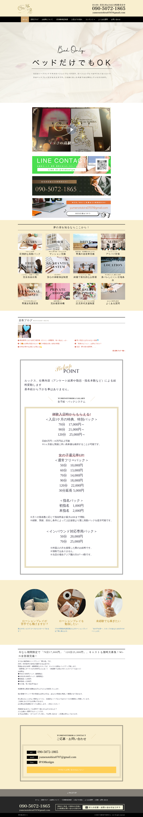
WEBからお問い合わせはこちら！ (71, 770)
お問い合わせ (115, 19)
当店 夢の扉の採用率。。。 (87, 347)
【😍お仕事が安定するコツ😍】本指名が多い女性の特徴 (39, 343)
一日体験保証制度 (66, 800)
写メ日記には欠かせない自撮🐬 (88, 340)
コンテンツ (90, 19)
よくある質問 (103, 19)
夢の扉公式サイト (23, 815)
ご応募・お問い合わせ (101, 800)
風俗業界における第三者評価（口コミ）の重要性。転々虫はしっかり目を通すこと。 (49, 340)
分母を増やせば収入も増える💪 (31, 347)
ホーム (25, 19)
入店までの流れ (76, 19)
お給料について (47, 19)
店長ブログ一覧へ (119, 351)
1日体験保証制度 (62, 19)
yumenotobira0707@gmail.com (57, 757)
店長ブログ (34, 19)
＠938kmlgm (46, 762)
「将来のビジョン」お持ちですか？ (89, 343)
